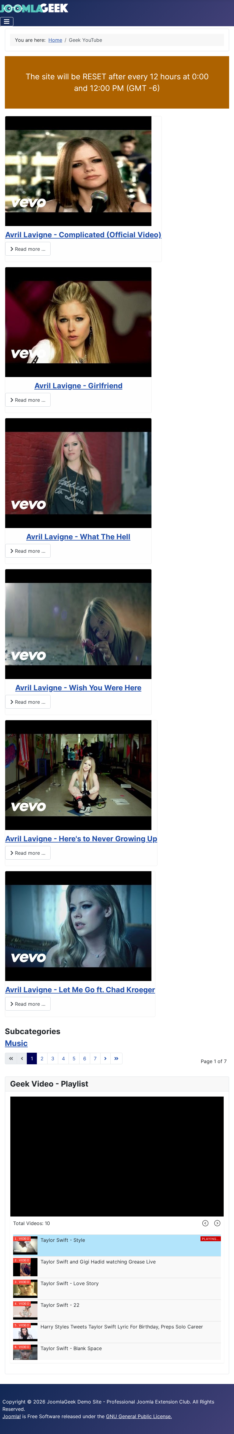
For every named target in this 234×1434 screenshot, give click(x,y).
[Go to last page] (116, 1058)
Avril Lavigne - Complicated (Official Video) (83, 234)
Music (16, 1043)
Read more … (29, 249)
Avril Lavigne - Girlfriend (78, 385)
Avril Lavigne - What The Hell (78, 536)
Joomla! (11, 1416)
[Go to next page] (105, 1058)
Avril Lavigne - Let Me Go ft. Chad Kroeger (80, 989)
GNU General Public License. (139, 1416)
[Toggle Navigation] (6, 21)
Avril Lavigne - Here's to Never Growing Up (81, 838)
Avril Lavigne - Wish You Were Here (78, 687)
